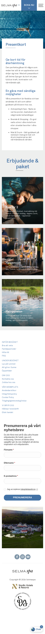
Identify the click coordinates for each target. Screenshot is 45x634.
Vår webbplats (10, 387)
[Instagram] (22, 556)
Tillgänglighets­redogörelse (14, 400)
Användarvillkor (9, 390)
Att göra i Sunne (9, 367)
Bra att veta (7, 345)
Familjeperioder (9, 349)
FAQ (4, 355)
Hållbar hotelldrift (10, 408)
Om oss (6, 375)
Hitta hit (5, 352)
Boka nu (29, 5)
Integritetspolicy (9, 394)
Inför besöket (10, 342)
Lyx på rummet (9, 364)
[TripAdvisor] (28, 556)
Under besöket (10, 360)
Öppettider (7, 370)
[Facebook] (17, 556)
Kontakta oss (8, 379)
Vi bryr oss (8, 405)
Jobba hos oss (8, 382)
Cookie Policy (8, 397)
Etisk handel (7, 412)
